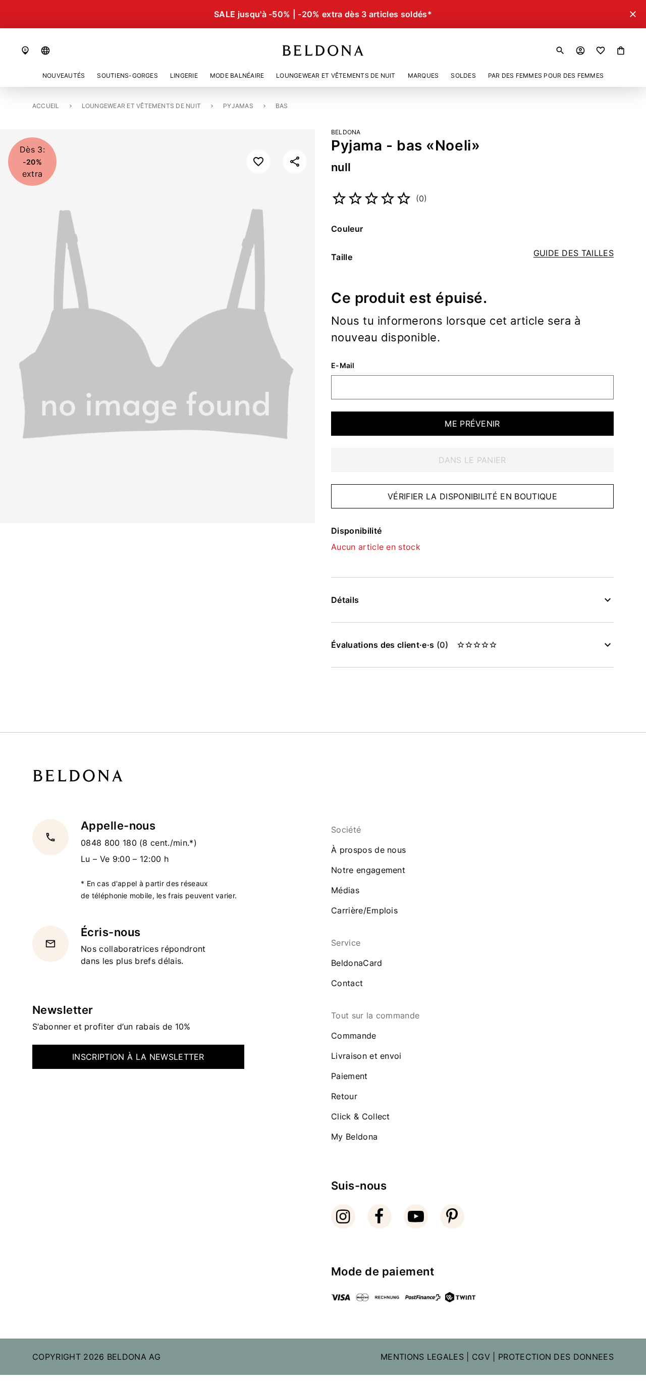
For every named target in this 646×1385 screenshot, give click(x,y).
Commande (353, 1036)
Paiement (349, 1076)
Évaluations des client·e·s (389, 645)
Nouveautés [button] (63, 75)
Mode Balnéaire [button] (237, 75)
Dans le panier (472, 460)
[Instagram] (343, 1216)
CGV (481, 1357)
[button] (45, 50)
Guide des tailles (573, 253)
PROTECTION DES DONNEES (556, 1357)
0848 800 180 (110, 842)
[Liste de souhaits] (601, 50)
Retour (344, 1096)
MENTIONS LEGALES (422, 1357)
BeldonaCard (357, 963)
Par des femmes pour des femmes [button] (546, 75)
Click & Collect (360, 1116)
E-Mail (343, 365)
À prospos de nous (368, 850)
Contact (347, 983)
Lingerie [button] (184, 75)
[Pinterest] (452, 1216)
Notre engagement (368, 870)
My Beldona (354, 1137)
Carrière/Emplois (364, 910)
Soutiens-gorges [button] (127, 75)
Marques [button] (423, 75)
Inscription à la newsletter (138, 1057)
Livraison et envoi (366, 1056)
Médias (345, 890)
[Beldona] (323, 50)
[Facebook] (379, 1216)
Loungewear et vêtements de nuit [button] (335, 75)
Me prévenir (472, 424)
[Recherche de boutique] (25, 50)
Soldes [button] (463, 75)
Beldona (346, 132)
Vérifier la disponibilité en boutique (472, 496)
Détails (345, 600)
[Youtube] (416, 1216)
